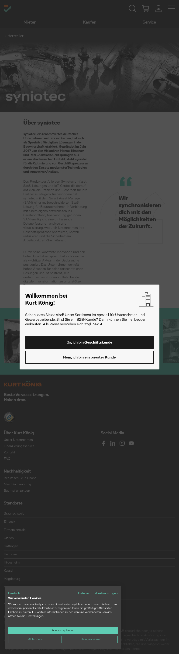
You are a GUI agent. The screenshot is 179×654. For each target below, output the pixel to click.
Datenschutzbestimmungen (98, 593)
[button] (14, 593)
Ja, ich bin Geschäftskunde (89, 342)
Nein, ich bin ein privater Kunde (89, 357)
